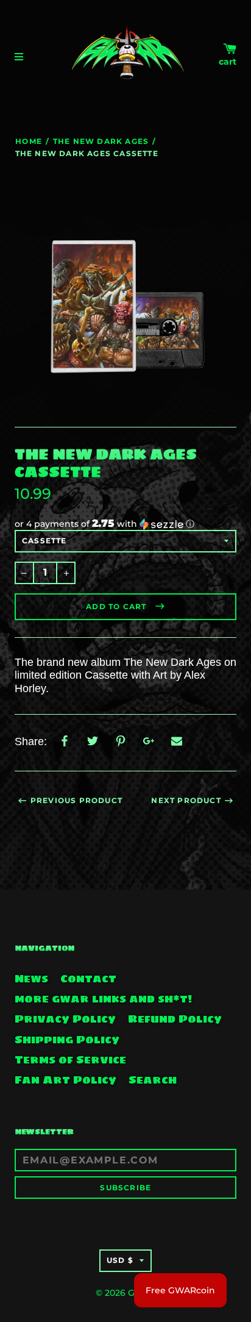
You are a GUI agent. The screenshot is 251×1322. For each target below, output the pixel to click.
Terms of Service (70, 1059)
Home (28, 141)
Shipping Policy (67, 1039)
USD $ (120, 1260)
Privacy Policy (65, 1018)
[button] (125, 524)
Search (153, 1079)
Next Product (186, 800)
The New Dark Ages (101, 141)
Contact (88, 978)
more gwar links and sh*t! (103, 998)
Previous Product (76, 800)
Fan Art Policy (65, 1079)
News (31, 978)
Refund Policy (175, 1018)
